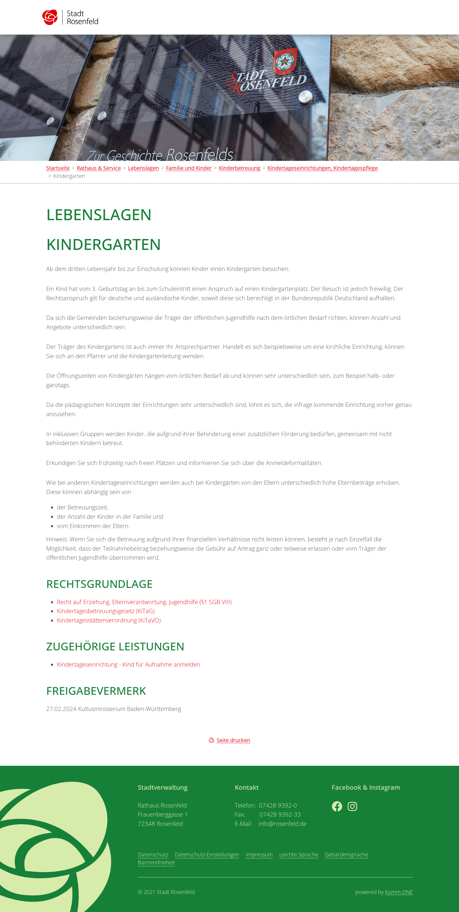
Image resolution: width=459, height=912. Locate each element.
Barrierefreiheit (156, 862)
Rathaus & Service (99, 167)
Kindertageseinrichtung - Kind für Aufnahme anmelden (128, 664)
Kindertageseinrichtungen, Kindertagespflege (322, 167)
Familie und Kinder (189, 167)
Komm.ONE (399, 892)
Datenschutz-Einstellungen (207, 854)
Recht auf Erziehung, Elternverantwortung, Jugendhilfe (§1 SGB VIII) (144, 602)
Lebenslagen (143, 167)
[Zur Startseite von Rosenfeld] (70, 17)
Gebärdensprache (346, 854)
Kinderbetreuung (239, 167)
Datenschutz (153, 854)
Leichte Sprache (298, 854)
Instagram (360, 816)
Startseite (58, 167)
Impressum (259, 854)
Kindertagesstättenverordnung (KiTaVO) (109, 620)
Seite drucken (233, 740)
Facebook (343, 816)
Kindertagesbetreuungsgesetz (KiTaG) (106, 611)
